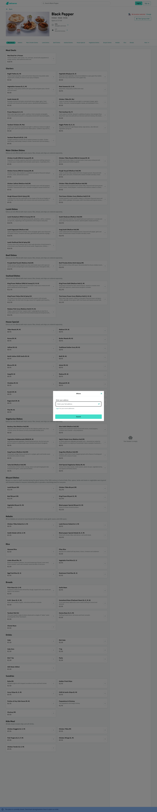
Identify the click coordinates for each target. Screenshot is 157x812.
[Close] (101, 393)
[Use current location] (98, 404)
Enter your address (62, 400)
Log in (57, 408)
